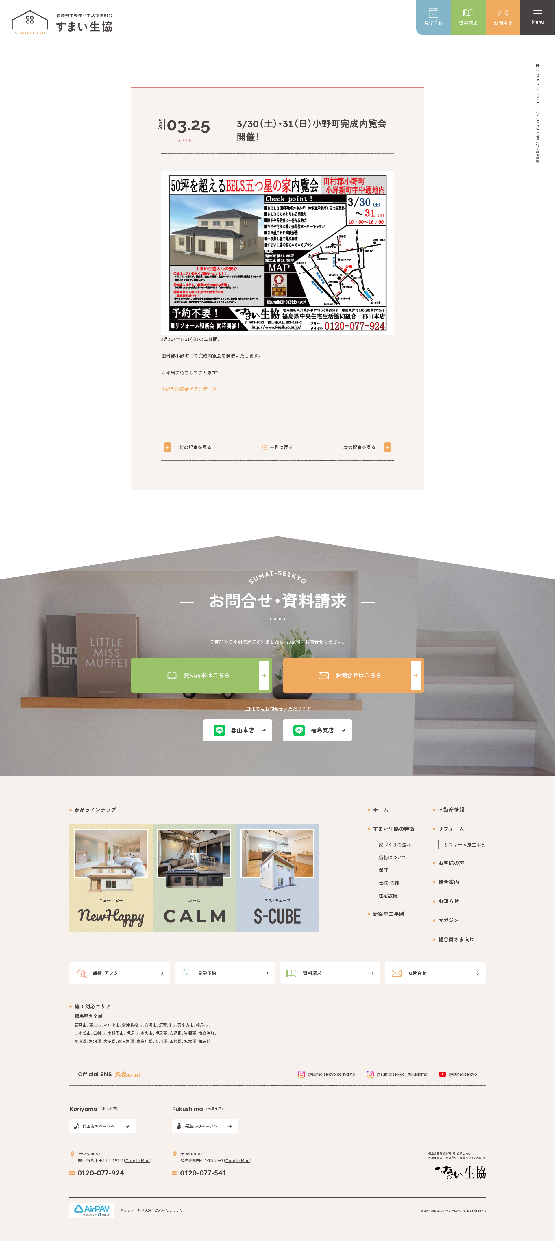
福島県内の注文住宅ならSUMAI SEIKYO (458, 1211)
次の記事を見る (359, 447)
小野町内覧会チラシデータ (189, 389)
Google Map (137, 1160)
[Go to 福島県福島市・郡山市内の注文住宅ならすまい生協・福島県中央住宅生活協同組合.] (537, 65)
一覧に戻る (281, 447)
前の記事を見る (195, 447)
